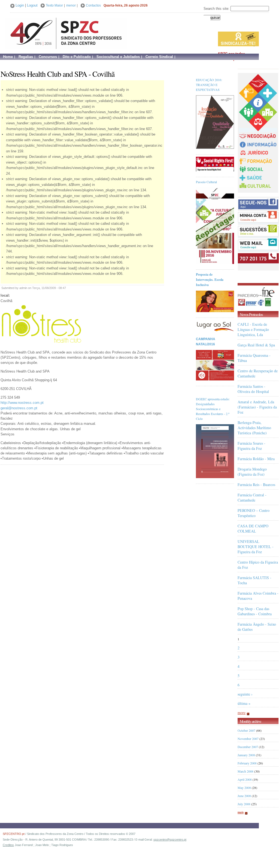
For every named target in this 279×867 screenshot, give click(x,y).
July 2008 (244, 804)
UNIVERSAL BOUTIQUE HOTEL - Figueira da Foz (256, 546)
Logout (32, 5)
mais (241, 812)
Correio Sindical (159, 57)
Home (8, 57)
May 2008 (244, 787)
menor (71, 5)
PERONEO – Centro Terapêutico (253, 513)
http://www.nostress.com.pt (22, 403)
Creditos (8, 845)
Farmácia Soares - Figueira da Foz (251, 446)
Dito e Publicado (77, 57)
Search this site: (217, 9)
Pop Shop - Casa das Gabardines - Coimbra (255, 611)
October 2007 (246, 730)
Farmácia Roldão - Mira (256, 458)
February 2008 (247, 763)
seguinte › (245, 694)
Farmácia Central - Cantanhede (252, 497)
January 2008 (246, 755)
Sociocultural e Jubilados (118, 57)
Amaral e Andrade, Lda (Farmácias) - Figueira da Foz (257, 407)
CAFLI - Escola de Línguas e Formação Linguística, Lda (253, 329)
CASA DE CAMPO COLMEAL (253, 528)
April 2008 (245, 779)
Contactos (93, 5)
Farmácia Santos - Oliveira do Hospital (253, 389)
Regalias (26, 57)
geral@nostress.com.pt (19, 408)
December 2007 (248, 747)
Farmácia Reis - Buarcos (256, 484)
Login (20, 5)
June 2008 (244, 796)
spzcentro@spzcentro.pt (169, 839)
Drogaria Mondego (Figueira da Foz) (252, 471)
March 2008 (245, 771)
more (241, 712)
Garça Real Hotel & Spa (256, 345)
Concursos (48, 57)
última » (244, 703)
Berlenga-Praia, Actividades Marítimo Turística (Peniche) (254, 427)
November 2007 (248, 738)
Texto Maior (54, 5)
